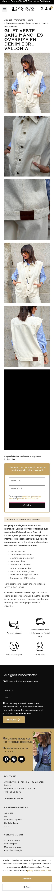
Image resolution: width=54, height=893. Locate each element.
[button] (4, 9)
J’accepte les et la (25, 498)
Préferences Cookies (14, 798)
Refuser (27, 887)
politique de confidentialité (39, 870)
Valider (27, 505)
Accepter (27, 879)
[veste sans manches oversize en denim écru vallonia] (27, 83)
